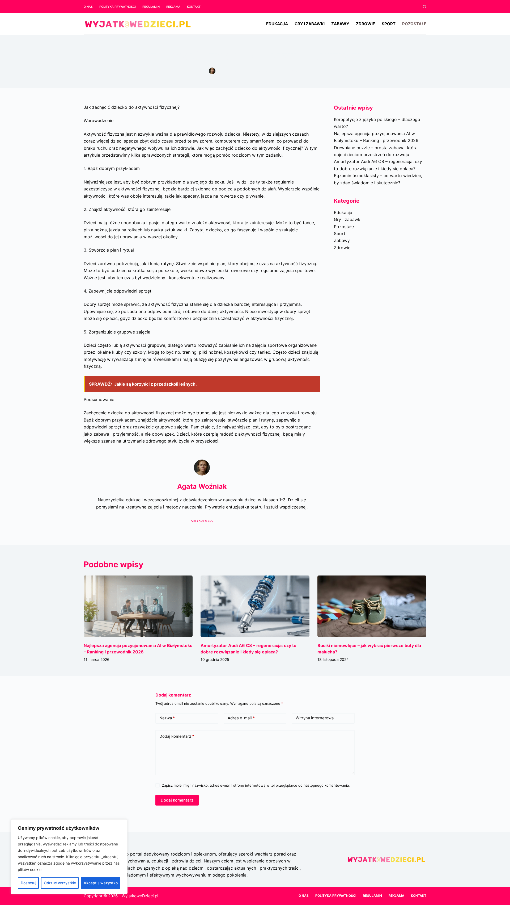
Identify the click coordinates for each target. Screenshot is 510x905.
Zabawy (340, 23)
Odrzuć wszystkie (60, 883)
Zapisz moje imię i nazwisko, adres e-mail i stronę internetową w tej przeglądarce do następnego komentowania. (256, 785)
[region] (69, 856)
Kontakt (194, 7)
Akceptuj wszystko (101, 883)
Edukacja (277, 23)
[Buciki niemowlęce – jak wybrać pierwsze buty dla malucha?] (371, 606)
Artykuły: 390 (202, 521)
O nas (88, 7)
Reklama (173, 7)
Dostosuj (28, 883)
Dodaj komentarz (176, 736)
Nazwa (167, 717)
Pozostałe (414, 23)
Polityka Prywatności (117, 7)
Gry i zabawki (310, 23)
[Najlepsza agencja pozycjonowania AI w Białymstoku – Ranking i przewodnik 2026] (138, 606)
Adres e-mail (241, 717)
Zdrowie (365, 23)
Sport (389, 23)
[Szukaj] (424, 7)
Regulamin (151, 7)
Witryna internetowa (315, 717)
